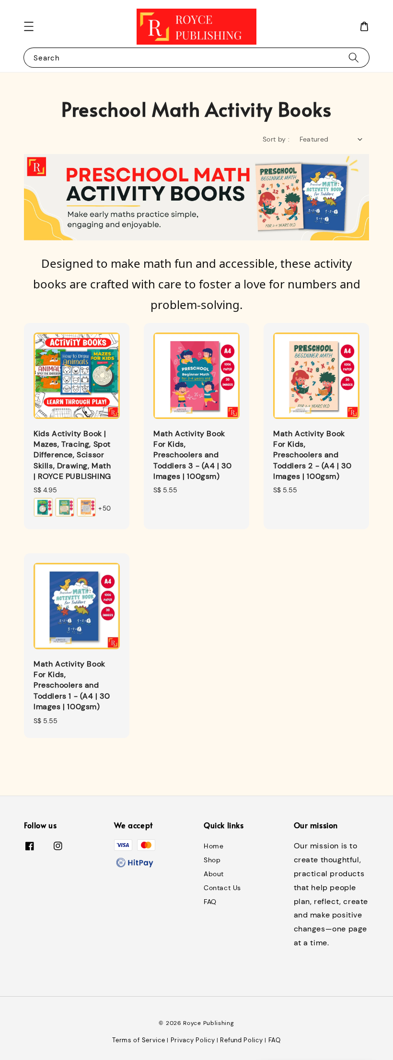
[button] (28, 26)
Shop (212, 860)
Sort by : (276, 139)
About (214, 873)
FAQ (210, 901)
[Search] (353, 57)
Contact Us (222, 887)
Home (213, 846)
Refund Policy (241, 1040)
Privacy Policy (193, 1040)
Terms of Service (138, 1040)
